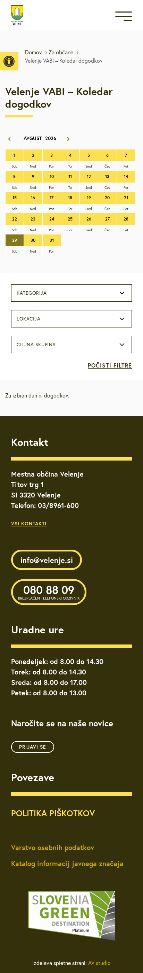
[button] (9, 61)
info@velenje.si (46, 560)
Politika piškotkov (53, 813)
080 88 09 (48, 591)
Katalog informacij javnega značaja (67, 863)
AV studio (99, 962)
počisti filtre (110, 365)
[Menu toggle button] (123, 17)
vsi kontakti (29, 523)
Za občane (61, 52)
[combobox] (71, 293)
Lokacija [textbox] (28, 319)
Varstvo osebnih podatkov (52, 847)
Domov (33, 52)
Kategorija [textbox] (32, 293)
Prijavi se (32, 747)
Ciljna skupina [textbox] (36, 344)
